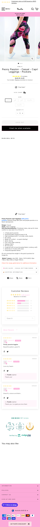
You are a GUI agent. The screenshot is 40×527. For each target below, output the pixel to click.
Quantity (20, 109)
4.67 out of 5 (25, 295)
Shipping (17, 80)
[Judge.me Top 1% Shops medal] (30, 426)
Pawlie (20, 66)
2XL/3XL (29, 100)
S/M (15, 100)
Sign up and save (8, 499)
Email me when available (20, 128)
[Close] (29, 524)
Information (7, 485)
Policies (5, 490)
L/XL (21, 100)
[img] (7, 338)
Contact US (6, 494)
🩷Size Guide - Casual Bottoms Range (18, 268)
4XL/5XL (19, 105)
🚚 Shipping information (13, 272)
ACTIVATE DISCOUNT (18, 524)
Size (20, 97)
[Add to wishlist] (2, 133)
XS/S (8, 100)
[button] (17, 76)
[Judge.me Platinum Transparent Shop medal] (10, 426)
